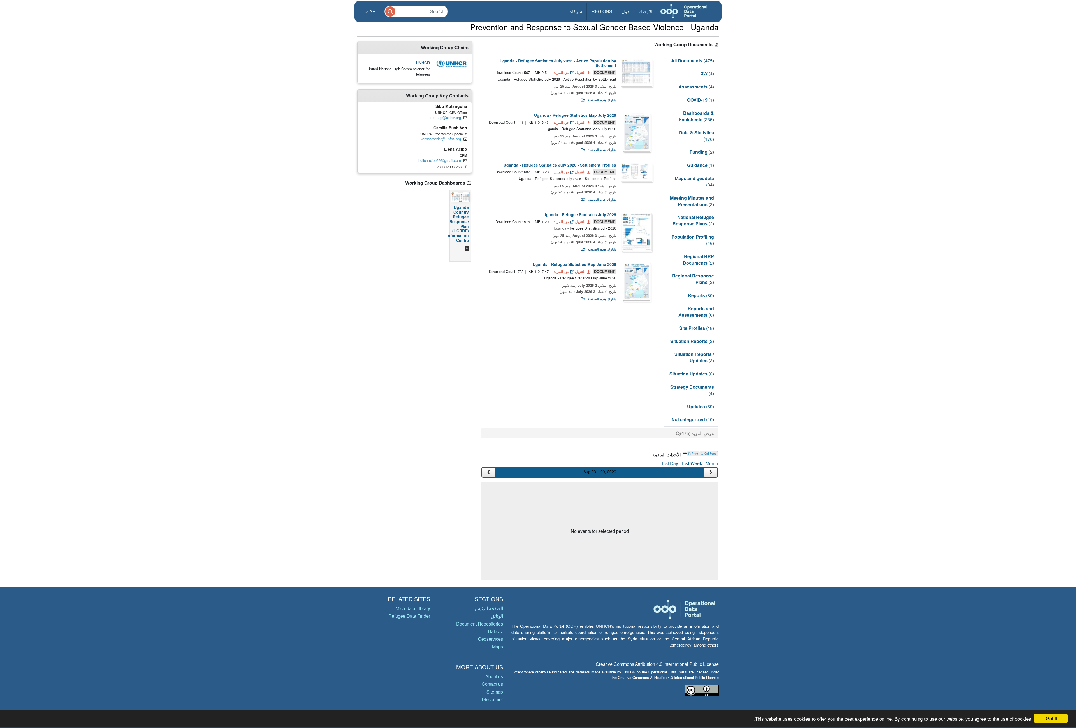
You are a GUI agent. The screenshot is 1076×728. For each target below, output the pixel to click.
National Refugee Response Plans (693, 220)
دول (625, 11)
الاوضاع (645, 11)
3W (707, 73)
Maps (497, 646)
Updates (700, 406)
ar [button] (372, 11)
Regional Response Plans (693, 278)
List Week (691, 463)
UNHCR (423, 63)
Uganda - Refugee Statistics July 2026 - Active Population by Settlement (558, 63)
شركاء (576, 11)
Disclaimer (492, 699)
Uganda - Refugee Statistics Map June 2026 (574, 264)
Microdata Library (413, 608)
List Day (670, 463)
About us (494, 676)
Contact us (492, 684)
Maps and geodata (694, 181)
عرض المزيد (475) (697, 433)
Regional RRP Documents (698, 259)
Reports (701, 295)
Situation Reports (692, 341)
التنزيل (580, 72)
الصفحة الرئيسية (487, 608)
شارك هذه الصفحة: (600, 99)
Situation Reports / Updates (694, 357)
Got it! (1050, 718)
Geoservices (490, 639)
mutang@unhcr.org (445, 117)
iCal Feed (709, 454)
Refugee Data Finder (409, 616)
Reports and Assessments (696, 311)
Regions (602, 11)
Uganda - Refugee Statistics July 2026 (579, 214)
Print (694, 454)
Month (712, 463)
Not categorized (692, 419)
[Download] (636, 72)
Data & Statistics (696, 135)
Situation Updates (691, 373)
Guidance (700, 165)
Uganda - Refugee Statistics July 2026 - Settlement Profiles (560, 165)
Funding (702, 152)
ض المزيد (561, 72)
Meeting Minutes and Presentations (692, 201)
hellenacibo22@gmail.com (439, 160)
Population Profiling (692, 240)
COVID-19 (700, 100)
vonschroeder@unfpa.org (441, 138)
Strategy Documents (692, 390)
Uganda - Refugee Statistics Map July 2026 (575, 115)
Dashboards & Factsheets (696, 116)
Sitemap (494, 692)
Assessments (696, 86)
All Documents (692, 60)
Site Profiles (696, 328)
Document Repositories (479, 623)
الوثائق (497, 616)
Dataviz (495, 631)
